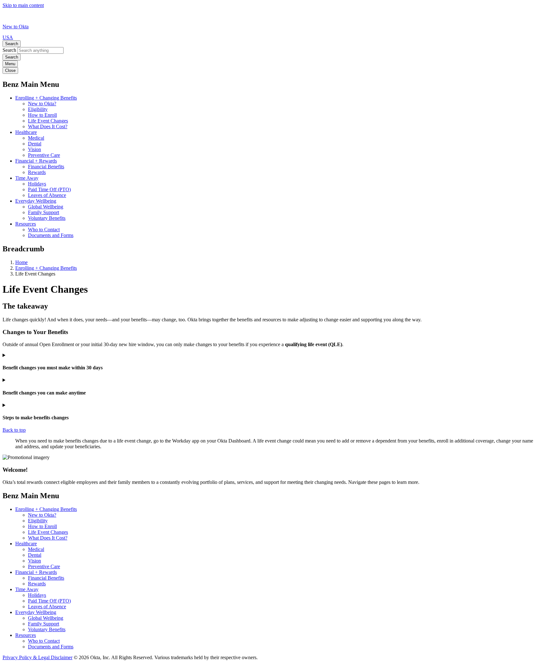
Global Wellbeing (45, 206)
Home (21, 262)
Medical (36, 138)
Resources (25, 224)
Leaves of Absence (47, 195)
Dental (34, 143)
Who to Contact (44, 229)
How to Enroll (42, 115)
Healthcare (26, 132)
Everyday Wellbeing (35, 201)
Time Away (26, 178)
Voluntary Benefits (46, 218)
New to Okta (16, 26)
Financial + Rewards (36, 161)
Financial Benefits (46, 166)
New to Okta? (42, 103)
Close (10, 70)
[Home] (31, 21)
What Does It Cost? (47, 126)
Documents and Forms (50, 235)
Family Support (43, 212)
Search (11, 43)
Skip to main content (23, 5)
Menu (10, 63)
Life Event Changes (48, 120)
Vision (34, 149)
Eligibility (38, 109)
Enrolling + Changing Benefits (46, 98)
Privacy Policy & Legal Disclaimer (37, 657)
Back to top (14, 430)
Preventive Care (44, 155)
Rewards (37, 172)
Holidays (37, 183)
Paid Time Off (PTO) (49, 189)
